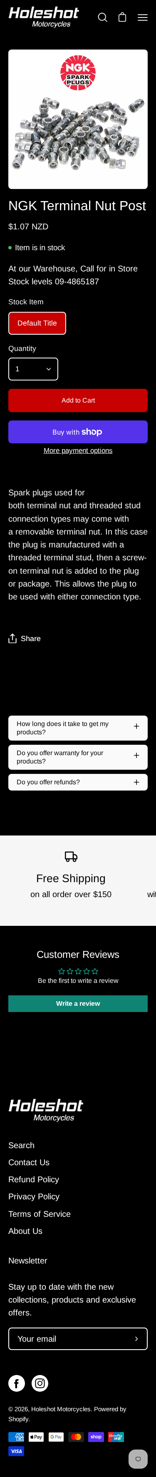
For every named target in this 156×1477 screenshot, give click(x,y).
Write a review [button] (78, 1003)
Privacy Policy (33, 1196)
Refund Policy (33, 1179)
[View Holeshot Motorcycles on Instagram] (40, 1383)
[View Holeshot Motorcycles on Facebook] (16, 1383)
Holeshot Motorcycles (61, 1408)
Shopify (18, 1418)
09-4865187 (77, 281)
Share (31, 638)
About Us (25, 1231)
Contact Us (29, 1162)
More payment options (78, 451)
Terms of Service (39, 1213)
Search (21, 1145)
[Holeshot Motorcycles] (43, 17)
